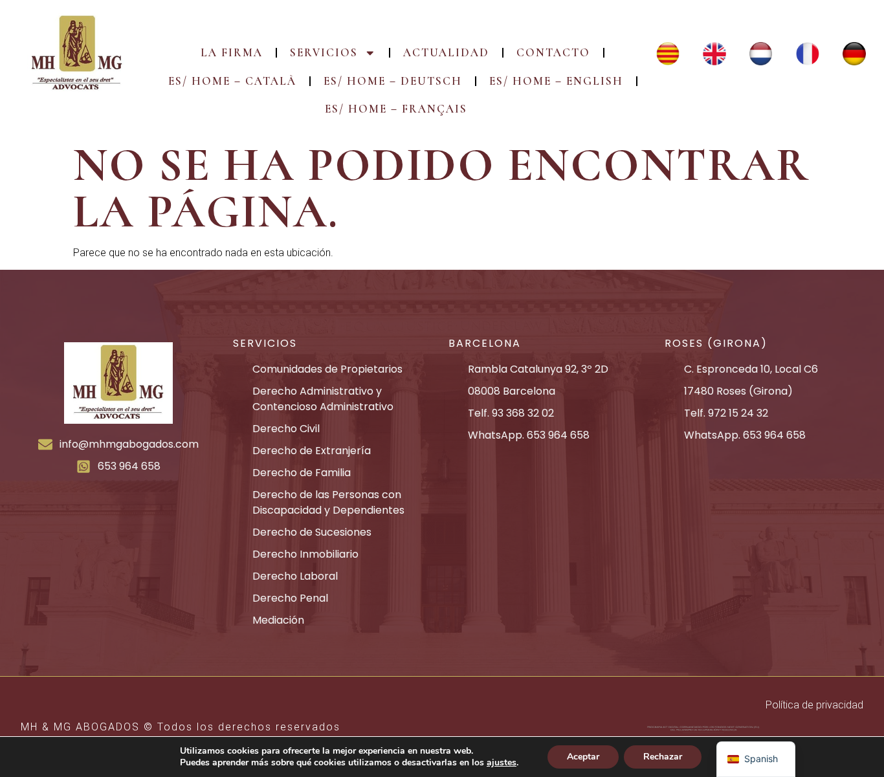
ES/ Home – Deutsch (393, 81)
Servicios (324, 53)
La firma (232, 53)
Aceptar (583, 756)
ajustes (501, 763)
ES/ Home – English (556, 81)
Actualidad (446, 53)
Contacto (553, 53)
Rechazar (662, 756)
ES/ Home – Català (232, 81)
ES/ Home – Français (396, 109)
